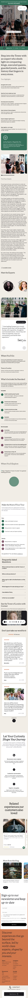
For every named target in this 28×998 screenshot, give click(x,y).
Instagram (15, 976)
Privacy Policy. (23, 918)
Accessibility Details (7, 267)
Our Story (15, 962)
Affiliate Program (5, 963)
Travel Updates (5, 976)
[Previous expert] (3, 348)
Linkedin (15, 977)
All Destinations (10, 31)
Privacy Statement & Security (14, 989)
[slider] (6, 622)
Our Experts (15, 963)
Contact (4, 979)
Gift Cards (4, 965)
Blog (3, 972)
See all (5, 887)
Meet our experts (21, 322)
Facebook (15, 972)
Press (14, 968)
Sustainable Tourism (17, 965)
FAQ (3, 974)
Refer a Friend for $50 (6, 962)
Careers (14, 967)
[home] (7, 9)
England (15, 31)
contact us (20, 554)
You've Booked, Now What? (6, 981)
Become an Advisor (6, 977)
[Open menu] (24, 8)
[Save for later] (23, 820)
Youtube (15, 979)
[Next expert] (24, 348)
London (19, 31)
